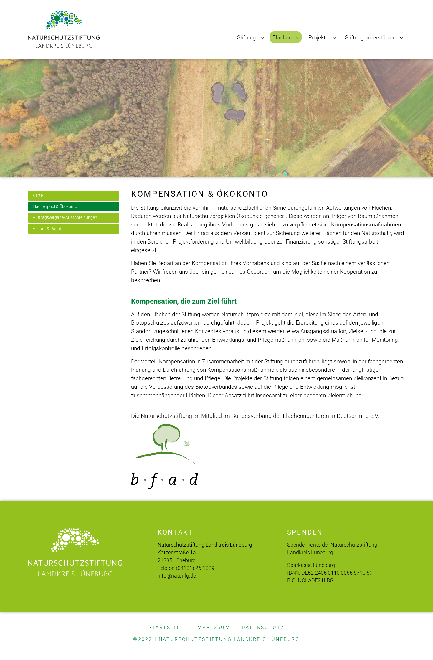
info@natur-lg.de (177, 576)
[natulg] (64, 29)
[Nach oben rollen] (418, 645)
